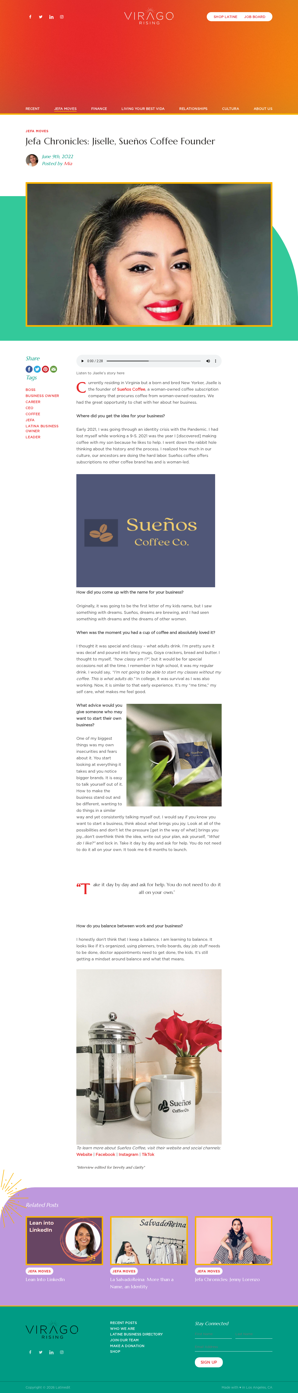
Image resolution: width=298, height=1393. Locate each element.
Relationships (193, 108)
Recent (33, 108)
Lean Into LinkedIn (45, 1279)
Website (84, 1154)
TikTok (148, 1154)
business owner (42, 395)
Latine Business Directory (136, 1334)
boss (31, 389)
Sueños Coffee (131, 389)
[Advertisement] (149, 69)
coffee (33, 414)
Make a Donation (127, 1346)
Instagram (128, 1154)
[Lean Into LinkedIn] (64, 1240)
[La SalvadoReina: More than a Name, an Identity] (149, 1240)
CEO (29, 408)
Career (33, 401)
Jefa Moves (65, 108)
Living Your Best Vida (143, 108)
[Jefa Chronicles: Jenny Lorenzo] (233, 1240)
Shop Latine (225, 16)
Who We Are (122, 1328)
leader (33, 437)
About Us (263, 108)
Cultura (230, 108)
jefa (30, 420)
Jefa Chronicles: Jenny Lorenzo (227, 1279)
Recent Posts (123, 1322)
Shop (115, 1351)
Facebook (105, 1154)
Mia (68, 164)
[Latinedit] (149, 16)
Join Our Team (124, 1340)
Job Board (254, 16)
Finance (99, 108)
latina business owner (42, 428)
